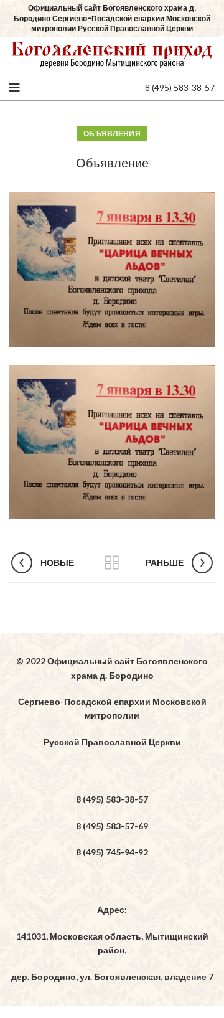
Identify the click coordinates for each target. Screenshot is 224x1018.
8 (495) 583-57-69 (112, 826)
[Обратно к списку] (112, 563)
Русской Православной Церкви (112, 742)
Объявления (112, 133)
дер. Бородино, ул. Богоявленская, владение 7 (112, 976)
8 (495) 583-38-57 (180, 87)
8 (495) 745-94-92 (112, 852)
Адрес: (112, 909)
